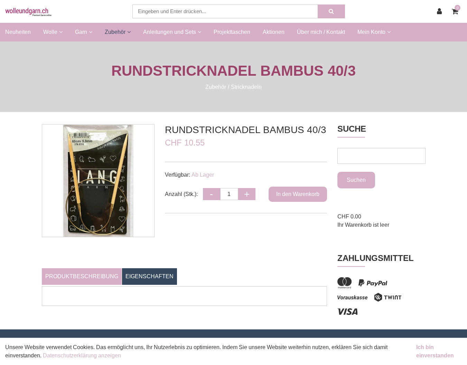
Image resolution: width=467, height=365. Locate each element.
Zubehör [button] (115, 32)
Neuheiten (18, 32)
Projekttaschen (232, 32)
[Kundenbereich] (441, 11)
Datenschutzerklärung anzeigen (82, 355)
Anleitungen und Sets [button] (169, 32)
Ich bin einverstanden (435, 351)
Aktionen (273, 32)
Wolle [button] (50, 32)
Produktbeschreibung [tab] (81, 276)
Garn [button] (81, 32)
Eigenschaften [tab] (149, 276)
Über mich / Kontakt (321, 32)
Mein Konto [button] (371, 32)
